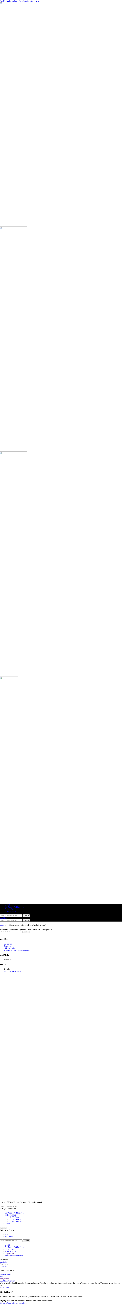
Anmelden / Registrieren (14, 1256)
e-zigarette (9, 1236)
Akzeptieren (4, 1287)
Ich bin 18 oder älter (8, 1303)
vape (6, 1234)
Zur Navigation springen (9, 1)
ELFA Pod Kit (10, 1215)
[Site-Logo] (13, 226)
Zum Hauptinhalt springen (29, 1)
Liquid (7, 1224)
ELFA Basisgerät (16, 1217)
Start (2, 925)
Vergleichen (9, 1254)
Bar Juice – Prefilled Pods (14, 1213)
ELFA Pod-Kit (15, 1219)
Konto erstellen (5, 1274)
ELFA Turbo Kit (16, 1221)
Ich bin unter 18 (22, 1303)
